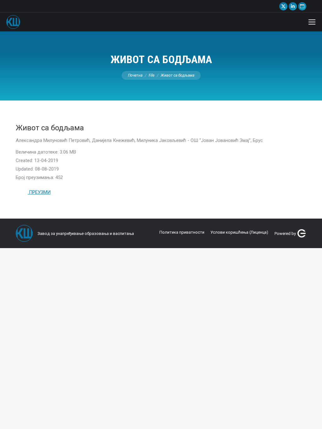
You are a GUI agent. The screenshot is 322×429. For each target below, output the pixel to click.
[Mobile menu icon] (312, 22)
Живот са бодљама (50, 127)
